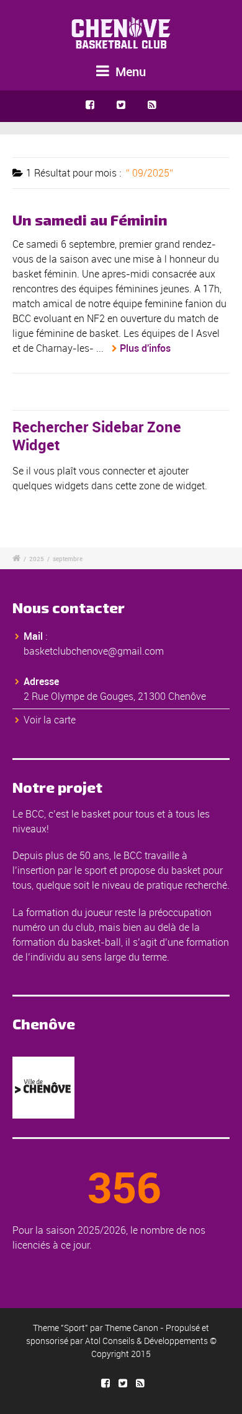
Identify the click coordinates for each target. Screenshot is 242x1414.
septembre (68, 558)
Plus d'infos (145, 348)
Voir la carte (50, 720)
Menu (129, 71)
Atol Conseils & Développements (146, 1340)
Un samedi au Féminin (90, 220)
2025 (36, 558)
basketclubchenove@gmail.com (94, 651)
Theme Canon (131, 1327)
